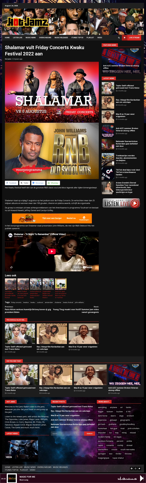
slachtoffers (103, 449)
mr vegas (117, 437)
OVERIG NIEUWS (45, 38)
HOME (7, 38)
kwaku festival (68, 302)
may (117, 432)
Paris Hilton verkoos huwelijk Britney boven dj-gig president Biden (28, 309)
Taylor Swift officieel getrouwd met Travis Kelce (20, 333)
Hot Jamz (8, 59)
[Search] (119, 38)
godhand (112, 424)
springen (102, 453)
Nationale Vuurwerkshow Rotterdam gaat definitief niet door (108, 145)
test (110, 453)
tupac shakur (118, 458)
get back (101, 424)
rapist (100, 445)
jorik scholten (133, 428)
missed (133, 432)
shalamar (58, 302)
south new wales (128, 449)
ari (121, 407)
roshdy (120, 445)
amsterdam (49, 302)
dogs (121, 416)
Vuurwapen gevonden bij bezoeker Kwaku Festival (10, 294)
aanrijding (102, 407)
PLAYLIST (90, 38)
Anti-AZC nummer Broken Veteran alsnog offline (108, 131)
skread (129, 445)
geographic (125, 420)
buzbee (119, 411)
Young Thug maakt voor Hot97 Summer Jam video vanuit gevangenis (76, 309)
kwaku (33, 302)
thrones (128, 453)
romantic (110, 445)
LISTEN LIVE (17, 38)
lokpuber (102, 432)
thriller (118, 453)
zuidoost (40, 302)
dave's (113, 416)
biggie (100, 411)
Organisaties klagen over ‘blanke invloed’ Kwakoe (47, 294)
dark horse (102, 416)
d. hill (128, 411)
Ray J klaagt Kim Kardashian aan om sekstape (52, 333)
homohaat (102, 428)
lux (110, 432)
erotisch (130, 416)
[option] (121, 61)
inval (122, 428)
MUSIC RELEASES (61, 38)
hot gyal (113, 428)
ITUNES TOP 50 (77, 38)
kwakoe (26, 302)
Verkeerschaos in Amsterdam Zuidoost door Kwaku (35, 294)
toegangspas (103, 458)
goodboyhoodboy (127, 424)
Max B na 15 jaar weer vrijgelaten (84, 333)
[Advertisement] (102, 20)
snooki (114, 449)
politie (129, 441)
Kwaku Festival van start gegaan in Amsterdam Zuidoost (22, 294)
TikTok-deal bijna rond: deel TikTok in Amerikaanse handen (108, 173)
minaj (124, 432)
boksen (110, 411)
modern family (104, 437)
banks (128, 407)
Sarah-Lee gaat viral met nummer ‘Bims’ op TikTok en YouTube (60, 294)
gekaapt (113, 420)
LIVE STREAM (134, 38)
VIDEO (99, 38)
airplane (113, 407)
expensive (102, 420)
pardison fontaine (105, 441)
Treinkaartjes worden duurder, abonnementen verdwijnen (108, 159)
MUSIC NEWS (31, 38)
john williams (79, 302)
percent (120, 441)
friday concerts (16, 302)
